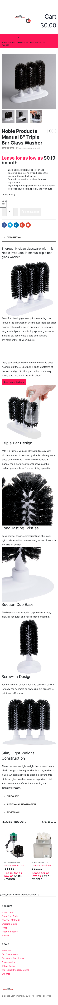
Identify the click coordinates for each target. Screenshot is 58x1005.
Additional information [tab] (21, 804)
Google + (22, 225)
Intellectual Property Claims (15, 970)
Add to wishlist (24, 862)
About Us (6, 950)
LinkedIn (16, 225)
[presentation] (2, 81)
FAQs (4, 927)
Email (28, 225)
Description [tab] (14, 237)
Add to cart (32, 212)
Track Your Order (10, 916)
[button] (43, 822)
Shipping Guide (9, 924)
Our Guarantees (10, 954)
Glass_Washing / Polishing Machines (20, 862)
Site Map (6, 973)
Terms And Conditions (13, 958)
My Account (8, 912)
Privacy (5, 935)
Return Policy (8, 966)
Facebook (4, 225)
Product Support (10, 931)
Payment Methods (11, 920)
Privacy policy (8, 962)
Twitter (10, 225)
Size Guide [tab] (13, 796)
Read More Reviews (14, 382)
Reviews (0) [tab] (13, 812)
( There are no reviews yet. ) (28, 148)
